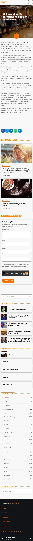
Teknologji (7, 479)
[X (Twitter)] (5, 532)
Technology (7, 475)
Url (3, 256)
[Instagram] (16, 532)
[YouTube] (3, 532)
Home (10, 354)
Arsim (5, 401)
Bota (5, 413)
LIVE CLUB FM (7, 385)
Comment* (5, 229)
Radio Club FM (14, 503)
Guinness (6, 428)
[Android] (21, 532)
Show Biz (6, 464)
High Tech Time (8, 432)
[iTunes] (14, 532)
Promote (5, 362)
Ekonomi (6, 421)
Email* (4, 248)
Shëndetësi (6, 165)
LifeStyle (6, 444)
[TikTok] (10, 532)
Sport (5, 471)
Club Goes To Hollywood (11, 417)
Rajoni (5, 456)
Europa (6, 425)
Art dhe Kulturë (8, 409)
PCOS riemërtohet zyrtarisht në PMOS (14, 205)
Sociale (6, 467)
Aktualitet (6, 398)
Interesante (7, 436)
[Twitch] (7, 532)
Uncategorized (9, 447)
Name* (4, 240)
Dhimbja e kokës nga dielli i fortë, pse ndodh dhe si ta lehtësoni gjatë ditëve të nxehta (16, 171)
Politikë (6, 452)
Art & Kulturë (7, 405)
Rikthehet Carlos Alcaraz (17, 309)
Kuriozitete (7, 440)
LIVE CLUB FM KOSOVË (10, 369)
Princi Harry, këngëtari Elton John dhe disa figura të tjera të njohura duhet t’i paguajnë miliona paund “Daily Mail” (20, 340)
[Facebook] (18, 532)
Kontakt (5, 377)
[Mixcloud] (12, 532)
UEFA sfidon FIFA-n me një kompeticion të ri (17, 324)
